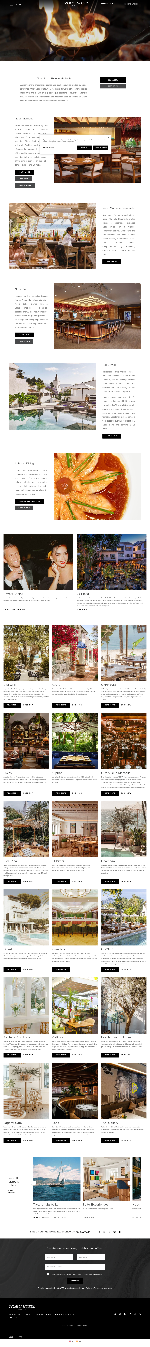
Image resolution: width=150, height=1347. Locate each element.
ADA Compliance (43, 1314)
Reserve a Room (131, 4)
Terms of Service (100, 1288)
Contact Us (113, 86)
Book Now (28, 705)
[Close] (108, 137)
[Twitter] (109, 1232)
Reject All (84, 147)
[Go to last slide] (33, 1183)
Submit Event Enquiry (14, 610)
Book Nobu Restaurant (113, 80)
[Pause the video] (143, 49)
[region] (75, 144)
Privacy (28, 1314)
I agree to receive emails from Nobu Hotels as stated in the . (77, 1274)
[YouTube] (119, 1232)
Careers (13, 1317)
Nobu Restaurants (64, 1314)
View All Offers (12, 1191)
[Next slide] (129, 1183)
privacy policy (97, 1274)
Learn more (24, 172)
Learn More (60, 1218)
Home (11, 1337)
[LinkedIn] (125, 1314)
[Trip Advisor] (114, 1232)
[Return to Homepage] (75, 4)
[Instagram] (104, 1232)
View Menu (23, 179)
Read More (82, 610)
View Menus (24, 341)
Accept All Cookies (101, 147)
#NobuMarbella (81, 1232)
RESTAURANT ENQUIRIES (29, 501)
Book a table (25, 185)
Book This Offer (41, 1218)
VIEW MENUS (24, 508)
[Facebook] (99, 1232)
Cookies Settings (48, 147)
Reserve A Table (108, 4)
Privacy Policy (84, 1288)
